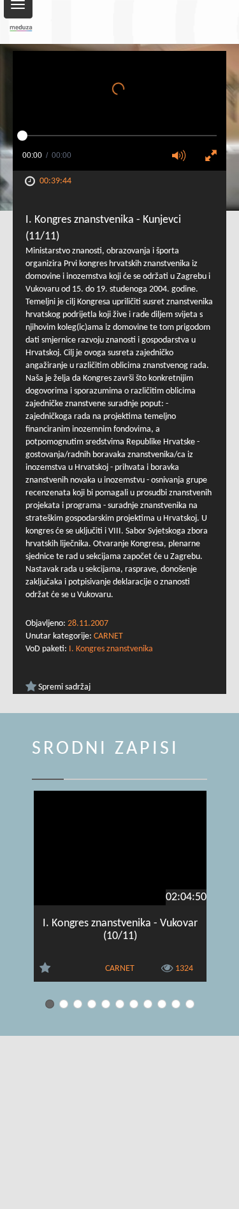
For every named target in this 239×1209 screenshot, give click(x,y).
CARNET (108, 636)
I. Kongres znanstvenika (111, 649)
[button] (182, 157)
